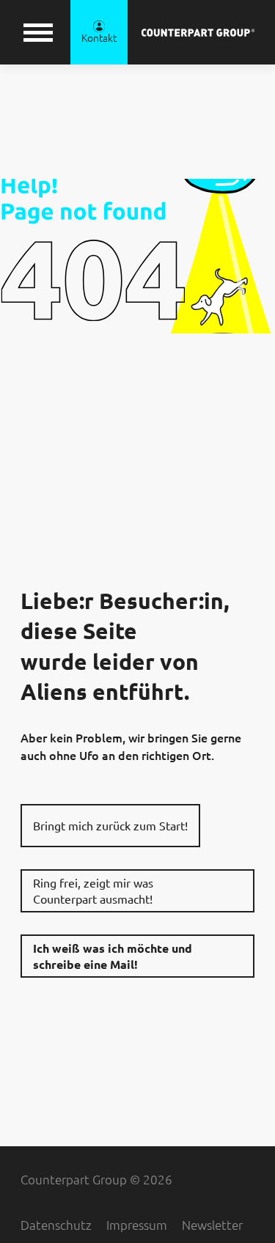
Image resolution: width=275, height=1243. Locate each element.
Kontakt (99, 38)
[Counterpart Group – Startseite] (198, 33)
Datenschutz (56, 1225)
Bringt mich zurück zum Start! (110, 826)
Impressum (136, 1225)
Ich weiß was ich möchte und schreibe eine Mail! (112, 956)
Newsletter (212, 1225)
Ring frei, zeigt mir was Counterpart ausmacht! (93, 891)
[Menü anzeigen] (38, 32)
